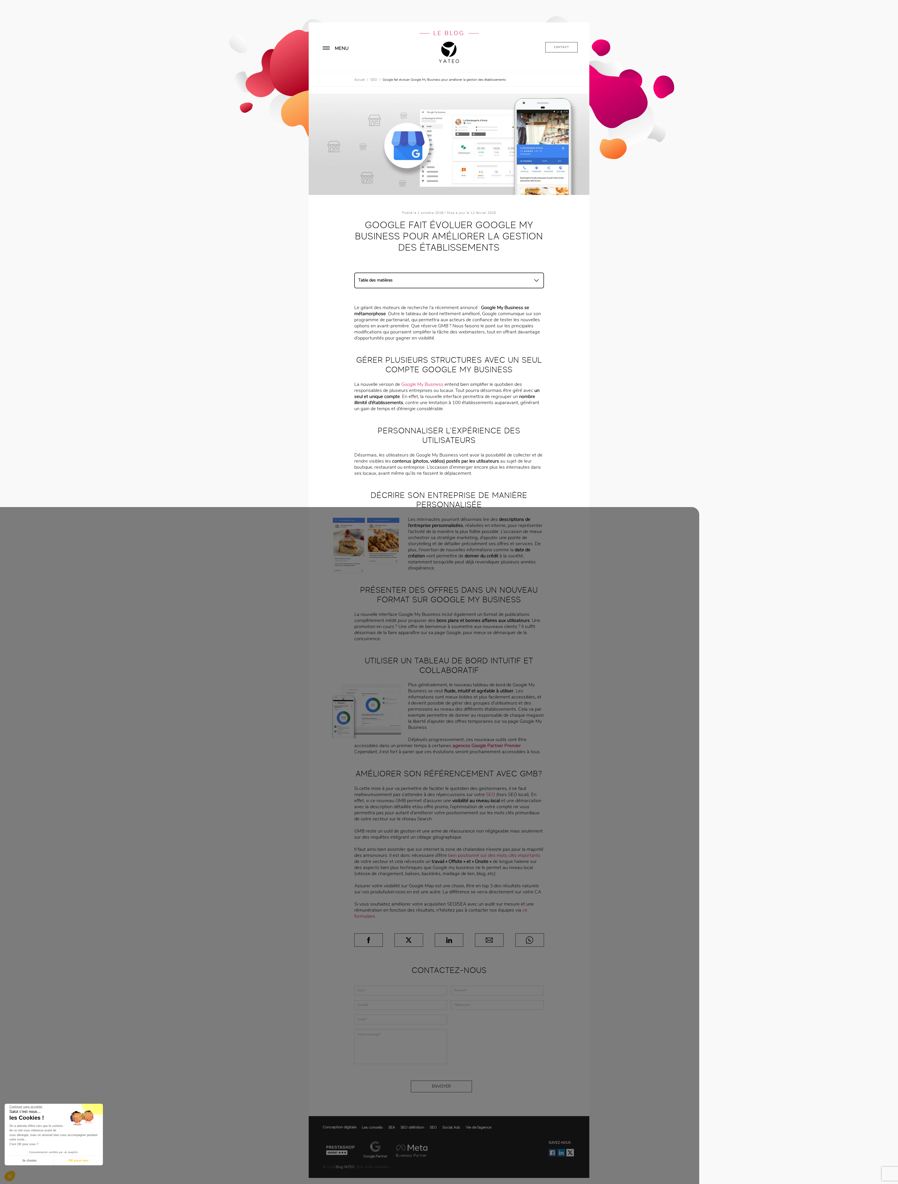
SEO (373, 79)
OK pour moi (78, 1160)
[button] (9, 1176)
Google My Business (422, 384)
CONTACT (561, 47)
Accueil (359, 79)
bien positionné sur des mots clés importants (494, 855)
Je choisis (29, 1160)
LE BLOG (449, 33)
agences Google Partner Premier (487, 745)
